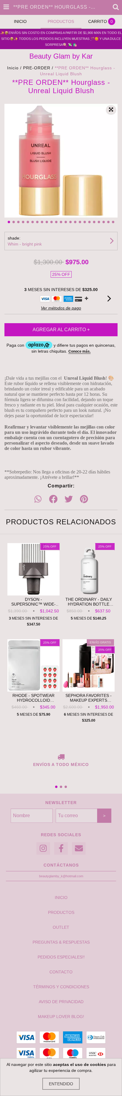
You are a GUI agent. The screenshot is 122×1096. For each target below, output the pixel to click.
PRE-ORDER (36, 67)
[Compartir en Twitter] (69, 499)
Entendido (61, 1083)
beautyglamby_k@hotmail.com (61, 876)
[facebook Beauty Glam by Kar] (61, 848)
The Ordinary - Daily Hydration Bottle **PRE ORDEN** (88, 601)
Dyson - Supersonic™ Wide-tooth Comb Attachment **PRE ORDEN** (33, 601)
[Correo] (79, 848)
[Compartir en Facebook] (53, 499)
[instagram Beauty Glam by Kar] (43, 848)
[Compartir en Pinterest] (84, 499)
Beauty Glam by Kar (61, 56)
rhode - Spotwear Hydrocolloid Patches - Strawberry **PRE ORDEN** (33, 698)
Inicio (13, 67)
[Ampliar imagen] (111, 109)
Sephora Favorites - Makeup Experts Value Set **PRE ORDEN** (88, 698)
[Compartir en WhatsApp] (38, 499)
